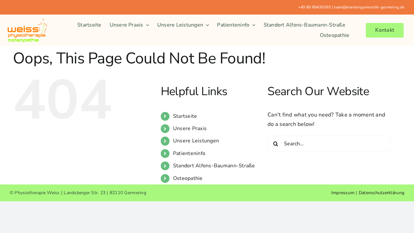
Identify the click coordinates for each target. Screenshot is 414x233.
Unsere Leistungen (196, 140)
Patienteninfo (189, 153)
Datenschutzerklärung (381, 193)
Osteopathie (188, 178)
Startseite (185, 116)
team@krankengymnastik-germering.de (369, 7)
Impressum (342, 193)
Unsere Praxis (190, 128)
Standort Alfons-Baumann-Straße (214, 165)
